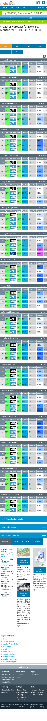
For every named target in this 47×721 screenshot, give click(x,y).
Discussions (7, 646)
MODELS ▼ (27, 7)
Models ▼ (26, 542)
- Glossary (5, 692)
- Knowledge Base (7, 690)
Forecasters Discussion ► (24, 561)
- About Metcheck (7, 679)
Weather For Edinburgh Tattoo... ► (30, 21)
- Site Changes (21, 697)
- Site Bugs (19, 695)
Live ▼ (15, 542)
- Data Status (20, 699)
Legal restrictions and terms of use (11, 704)
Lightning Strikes (9, 654)
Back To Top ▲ (23, 667)
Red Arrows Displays (10, 661)
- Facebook (20, 675)
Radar (5, 639)
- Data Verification (22, 692)
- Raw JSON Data (37, 692)
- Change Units (21, 690)
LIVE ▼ (4, 7)
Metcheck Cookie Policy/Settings (33, 704)
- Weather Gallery (7, 677)
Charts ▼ (37, 542)
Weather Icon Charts (10, 659)
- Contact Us (5, 682)
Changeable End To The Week (7, 555)
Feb (17, 52)
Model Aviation (8, 651)
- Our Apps (35, 675)
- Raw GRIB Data (37, 695)
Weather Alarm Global (11, 644)
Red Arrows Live (8, 641)
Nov (29, 46)
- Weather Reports (7, 675)
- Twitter (19, 677)
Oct (17, 46)
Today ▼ (5, 542)
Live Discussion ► (40, 570)
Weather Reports (9, 656)
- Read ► (4, 563)
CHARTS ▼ (15, 7)
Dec (40, 46)
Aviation (6, 649)
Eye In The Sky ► (23, 594)
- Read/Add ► (6, 590)
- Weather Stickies (37, 690)
